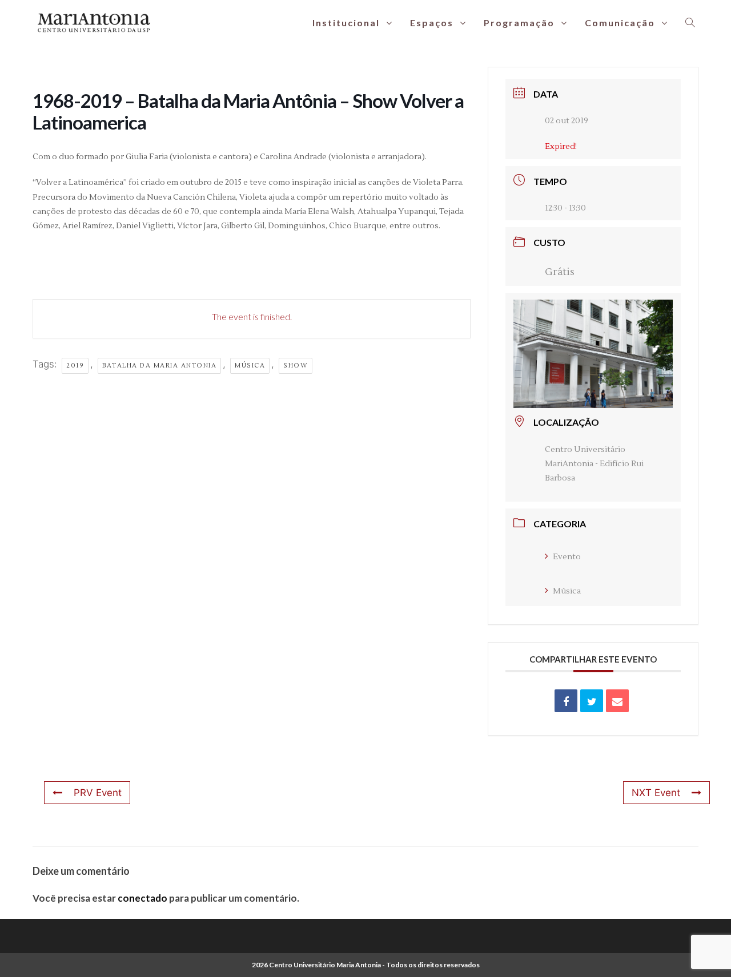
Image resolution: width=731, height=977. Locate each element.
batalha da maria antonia (159, 365)
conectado (142, 898)
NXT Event (656, 792)
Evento (567, 557)
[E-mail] (617, 700)
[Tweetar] (591, 700)
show (295, 365)
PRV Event (98, 792)
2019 (75, 365)
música (250, 365)
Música (567, 591)
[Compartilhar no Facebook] (566, 700)
